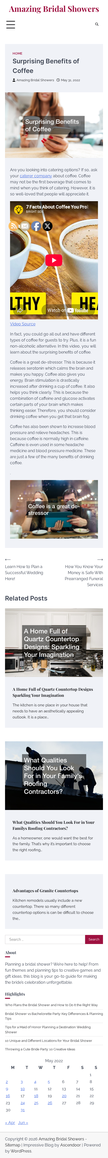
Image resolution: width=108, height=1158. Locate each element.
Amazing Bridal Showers (54, 8)
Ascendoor (70, 1145)
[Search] (96, 24)
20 (64, 1095)
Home (17, 53)
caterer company (36, 176)
